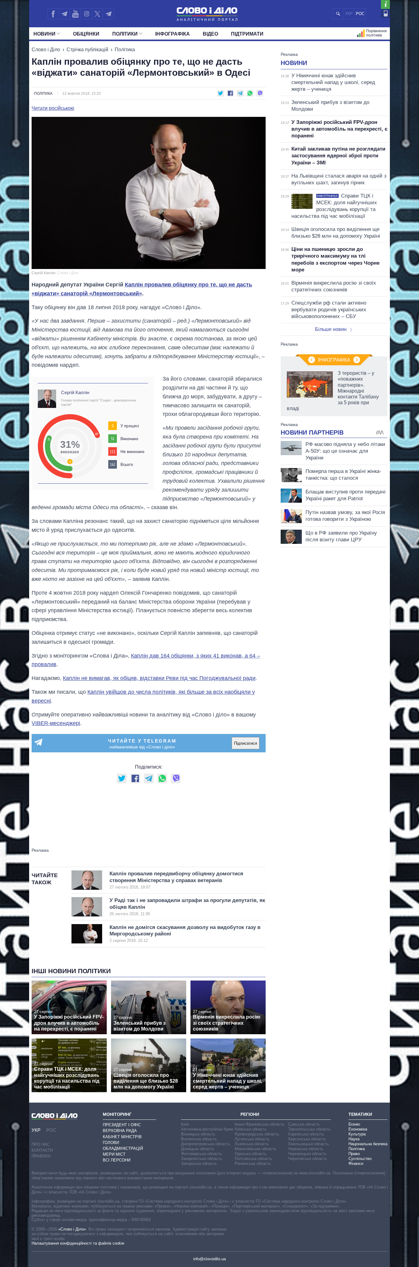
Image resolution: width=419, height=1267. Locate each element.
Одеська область (251, 1153)
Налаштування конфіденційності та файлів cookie (78, 1243)
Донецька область (197, 1148)
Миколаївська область (255, 1148)
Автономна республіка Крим (207, 1129)
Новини (44, 33)
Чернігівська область (307, 1158)
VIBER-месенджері (56, 723)
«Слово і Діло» (72, 1229)
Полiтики (125, 33)
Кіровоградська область (257, 1134)
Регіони (249, 1114)
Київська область (251, 1129)
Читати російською (53, 108)
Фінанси (355, 1163)
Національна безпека (367, 1144)
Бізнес (354, 1124)
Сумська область (304, 1124)
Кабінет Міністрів (122, 1137)
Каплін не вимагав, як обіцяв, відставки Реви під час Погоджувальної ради (159, 678)
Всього (127, 464)
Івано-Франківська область (259, 1124)
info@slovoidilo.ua (209, 1259)
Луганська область (252, 1139)
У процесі (130, 425)
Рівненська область (253, 1163)
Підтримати (247, 33)
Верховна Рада (120, 1130)
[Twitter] (97, 13)
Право (354, 1153)
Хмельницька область (308, 1144)
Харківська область (306, 1134)
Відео (210, 33)
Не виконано (132, 451)
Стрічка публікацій (87, 49)
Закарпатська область (201, 1158)
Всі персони (116, 1160)
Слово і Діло (46, 49)
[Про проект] (385, 4)
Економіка (357, 1129)
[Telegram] (64, 13)
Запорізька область (199, 1163)
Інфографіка (172, 33)
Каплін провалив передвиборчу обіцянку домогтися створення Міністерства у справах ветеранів (176, 880)
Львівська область (252, 1144)
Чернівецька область (307, 1153)
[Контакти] (385, 13)
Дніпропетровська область (205, 1144)
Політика (125, 49)
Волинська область (199, 1139)
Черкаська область (305, 1148)
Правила (41, 1156)
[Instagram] (86, 13)
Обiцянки (86, 33)
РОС (360, 13)
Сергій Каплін (75, 392)
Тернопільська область (309, 1129)
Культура (357, 1134)
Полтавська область (253, 1158)
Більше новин (331, 329)
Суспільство (359, 1158)
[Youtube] (75, 13)
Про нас (41, 1144)
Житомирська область (201, 1153)
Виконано (129, 438)
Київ (185, 1124)
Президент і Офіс (122, 1125)
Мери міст (114, 1154)
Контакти (42, 1150)
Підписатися (245, 743)
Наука (353, 1139)
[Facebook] (53, 13)
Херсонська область (307, 1139)
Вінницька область (198, 1134)
